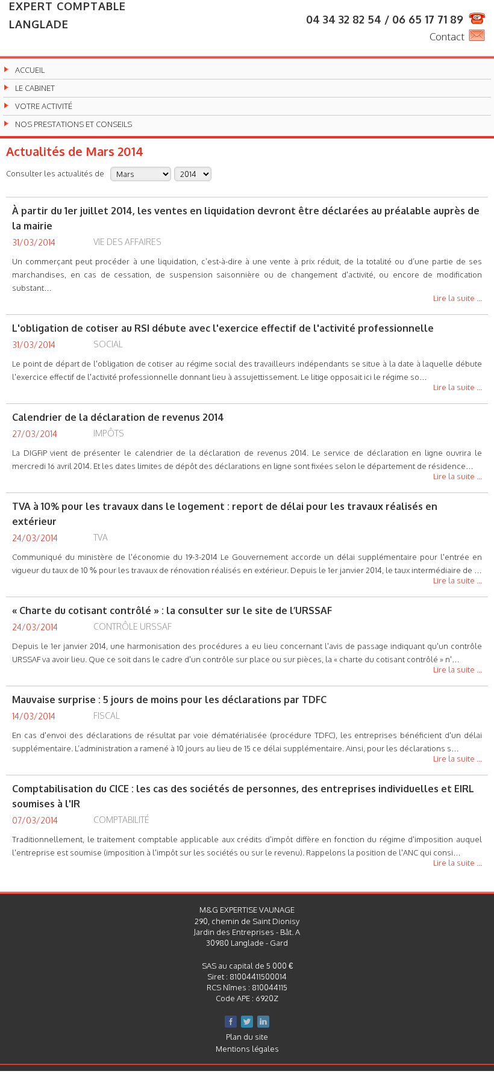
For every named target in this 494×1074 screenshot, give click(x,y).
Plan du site (247, 1036)
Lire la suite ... (457, 298)
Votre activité (43, 106)
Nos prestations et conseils (73, 124)
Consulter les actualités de (55, 173)
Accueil (30, 70)
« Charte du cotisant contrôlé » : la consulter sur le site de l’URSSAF (172, 610)
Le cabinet (35, 88)
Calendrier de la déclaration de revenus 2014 (118, 417)
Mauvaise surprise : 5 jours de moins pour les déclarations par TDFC (169, 700)
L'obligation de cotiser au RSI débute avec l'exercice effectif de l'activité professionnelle (223, 328)
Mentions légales (247, 1049)
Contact (447, 36)
